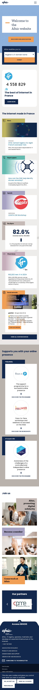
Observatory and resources (11, 657)
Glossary (4, 669)
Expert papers (11, 158)
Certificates (5, 666)
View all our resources (19, 337)
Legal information (7, 671)
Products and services (9, 651)
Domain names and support (11, 654)
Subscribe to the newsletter (17, 661)
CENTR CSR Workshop (17, 215)
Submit (19, 60)
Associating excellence (10, 648)
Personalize (8, 686)
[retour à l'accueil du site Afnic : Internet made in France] (19, 632)
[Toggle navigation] (35, 2)
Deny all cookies (25, 681)
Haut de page (7, 644)
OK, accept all (9, 681)
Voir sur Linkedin (14, 327)
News (9, 121)
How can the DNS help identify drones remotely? (20, 179)
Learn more (11, 102)
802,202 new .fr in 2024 (17, 274)
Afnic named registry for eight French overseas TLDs (20, 144)
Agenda (9, 193)
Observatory (11, 254)
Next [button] (32, 604)
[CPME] (21, 604)
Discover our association (21, 39)
